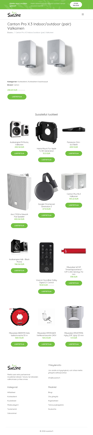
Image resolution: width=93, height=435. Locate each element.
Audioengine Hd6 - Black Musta (19, 260)
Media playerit (12, 405)
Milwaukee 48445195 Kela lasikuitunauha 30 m (19, 334)
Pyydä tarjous (76, 4)
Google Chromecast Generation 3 (46, 205)
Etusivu (10, 32)
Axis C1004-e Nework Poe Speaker (19, 215)
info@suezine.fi (54, 378)
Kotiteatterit (22, 82)
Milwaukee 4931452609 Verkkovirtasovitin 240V (46, 334)
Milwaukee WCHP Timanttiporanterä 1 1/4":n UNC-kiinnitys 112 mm (73, 270)
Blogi (50, 392)
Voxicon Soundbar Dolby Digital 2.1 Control (46, 281)
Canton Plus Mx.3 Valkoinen (74, 195)
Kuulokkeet (11, 401)
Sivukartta (52, 409)
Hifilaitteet (11, 392)
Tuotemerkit (12, 409)
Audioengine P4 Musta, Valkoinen (19, 143)
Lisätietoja (17, 97)
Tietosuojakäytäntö (56, 405)
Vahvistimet (12, 413)
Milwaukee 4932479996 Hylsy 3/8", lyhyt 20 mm (74, 334)
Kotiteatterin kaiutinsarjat (38, 82)
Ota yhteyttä (53, 396)
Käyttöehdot (53, 401)
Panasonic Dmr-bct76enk (73, 143)
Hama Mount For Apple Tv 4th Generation (46, 149)
